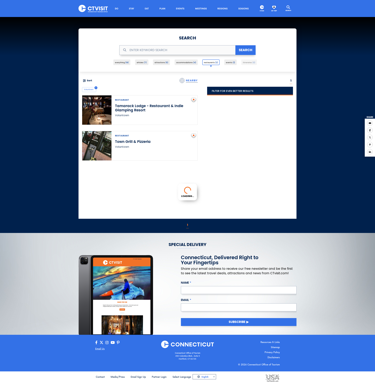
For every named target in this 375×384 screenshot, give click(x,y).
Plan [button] (162, 8)
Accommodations (185, 62)
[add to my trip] (194, 99)
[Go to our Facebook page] (96, 342)
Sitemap (275, 347)
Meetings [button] (201, 8)
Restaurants (210, 62)
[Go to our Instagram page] (107, 342)
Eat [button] (147, 8)
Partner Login (159, 377)
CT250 (262, 11)
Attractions (161, 62)
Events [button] (180, 8)
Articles (141, 62)
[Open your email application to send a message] (370, 123)
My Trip (274, 11)
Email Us (100, 348)
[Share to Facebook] (370, 130)
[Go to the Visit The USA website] (272, 377)
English (204, 376)
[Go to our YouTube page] (113, 342)
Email (185, 299)
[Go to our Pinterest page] (118, 342)
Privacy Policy (272, 352)
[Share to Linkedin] (370, 152)
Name (185, 282)
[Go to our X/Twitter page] (101, 342)
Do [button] (116, 8)
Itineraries (248, 62)
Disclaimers (273, 357)
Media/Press (118, 377)
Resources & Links (270, 342)
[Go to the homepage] (93, 8)
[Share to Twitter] (370, 137)
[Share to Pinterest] (370, 144)
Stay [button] (131, 8)
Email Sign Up (138, 377)
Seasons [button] (243, 8)
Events (230, 62)
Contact (100, 377)
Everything (121, 62)
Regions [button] (222, 8)
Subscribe (237, 322)
